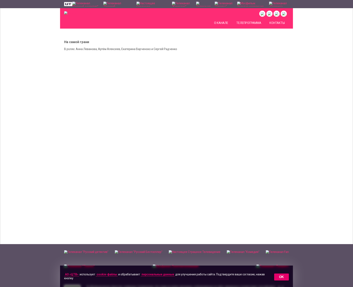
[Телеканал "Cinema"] (224, 4)
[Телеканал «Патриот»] (279, 4)
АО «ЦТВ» (71, 274)
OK (281, 277)
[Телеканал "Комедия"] (182, 4)
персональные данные (158, 274)
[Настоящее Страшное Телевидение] (152, 4)
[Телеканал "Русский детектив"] (85, 4)
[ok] (269, 14)
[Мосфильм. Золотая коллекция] (251, 4)
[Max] (284, 14)
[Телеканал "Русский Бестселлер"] (117, 4)
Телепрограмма (248, 23)
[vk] (262, 14)
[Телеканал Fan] (203, 4)
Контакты (277, 23)
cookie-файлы (107, 274)
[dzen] (277, 14)
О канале (221, 23)
